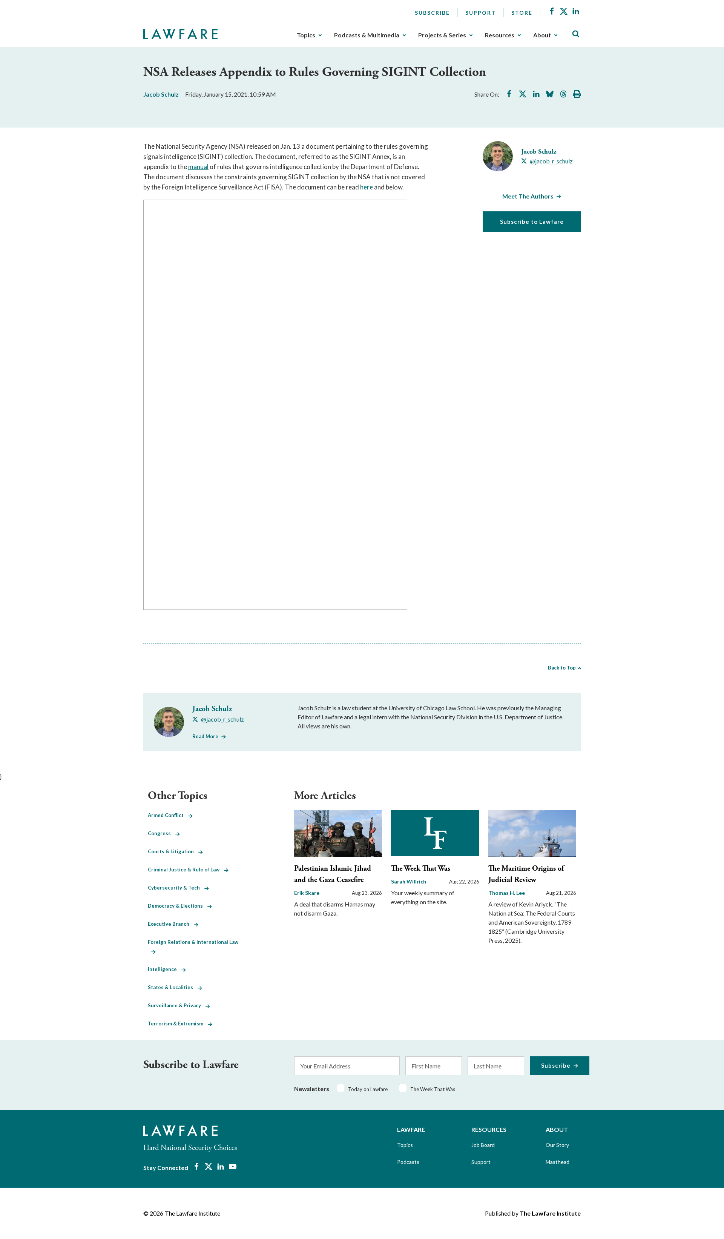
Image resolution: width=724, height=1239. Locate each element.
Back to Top (562, 668)
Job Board (483, 1145)
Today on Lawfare (368, 1089)
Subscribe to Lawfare (532, 221)
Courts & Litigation (173, 851)
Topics (306, 35)
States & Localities (173, 987)
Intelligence (164, 969)
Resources (499, 35)
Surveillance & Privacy (177, 1005)
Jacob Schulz (161, 94)
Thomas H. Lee (506, 893)
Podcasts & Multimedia (366, 35)
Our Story (557, 1145)
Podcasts (408, 1162)
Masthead (557, 1162)
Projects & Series (442, 35)
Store (521, 12)
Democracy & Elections (177, 906)
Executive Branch (171, 924)
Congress (161, 833)
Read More (205, 736)
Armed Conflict (168, 815)
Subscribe (432, 12)
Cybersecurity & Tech (176, 888)
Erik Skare (306, 893)
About (542, 35)
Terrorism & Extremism (178, 1023)
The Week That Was (420, 868)
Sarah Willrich (408, 881)
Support (480, 12)
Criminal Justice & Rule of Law (186, 870)
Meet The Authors (528, 196)
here (366, 187)
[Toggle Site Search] (576, 34)
